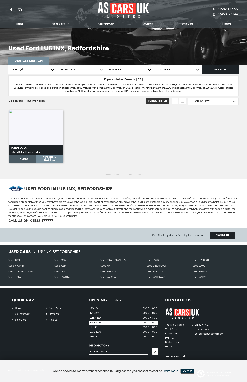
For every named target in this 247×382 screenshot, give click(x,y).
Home (19, 24)
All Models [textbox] (67, 69)
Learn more (170, 371)
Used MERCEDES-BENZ (20, 271)
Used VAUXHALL (109, 277)
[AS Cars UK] (182, 318)
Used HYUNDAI (201, 260)
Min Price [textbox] (115, 69)
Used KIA (105, 266)
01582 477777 (228, 9)
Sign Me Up (222, 235)
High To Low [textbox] (201, 101)
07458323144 (227, 14)
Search (220, 69)
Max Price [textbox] (164, 69)
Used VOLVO (200, 277)
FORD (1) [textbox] (18, 69)
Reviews (148, 24)
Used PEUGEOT (108, 271)
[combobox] (32, 69)
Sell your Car (106, 24)
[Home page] (123, 10)
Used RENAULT (200, 271)
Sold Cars (187, 24)
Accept (187, 371)
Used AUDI (14, 260)
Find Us (226, 24)
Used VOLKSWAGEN (157, 277)
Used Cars (58, 24)
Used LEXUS (199, 266)
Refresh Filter (157, 101)
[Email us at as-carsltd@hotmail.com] (20, 10)
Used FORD (153, 260)
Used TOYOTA (62, 277)
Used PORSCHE (155, 271)
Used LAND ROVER (156, 266)
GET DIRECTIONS (99, 345)
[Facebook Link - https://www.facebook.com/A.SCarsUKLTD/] (11, 10)
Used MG (59, 271)
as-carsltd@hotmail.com (208, 334)
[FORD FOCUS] (36, 127)
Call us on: (30, 220)
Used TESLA (14, 277)
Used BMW (60, 260)
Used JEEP (60, 266)
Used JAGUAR (16, 266)
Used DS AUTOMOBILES (113, 260)
